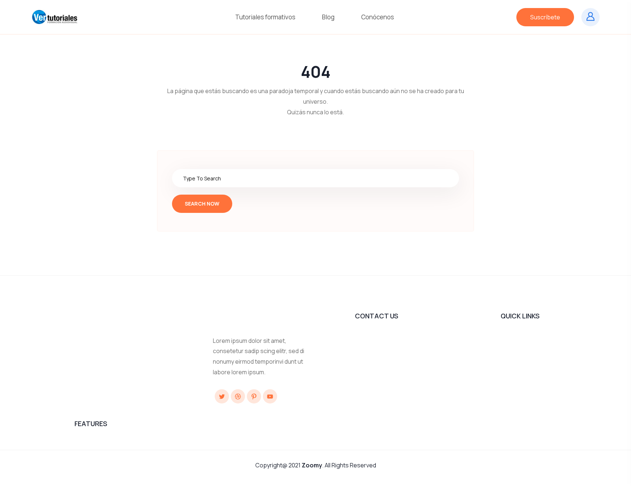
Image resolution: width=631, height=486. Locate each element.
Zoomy (312, 465)
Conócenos (378, 17)
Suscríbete (545, 17)
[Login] (590, 17)
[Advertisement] (207, 328)
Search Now (202, 203)
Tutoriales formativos (266, 17)
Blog (329, 17)
